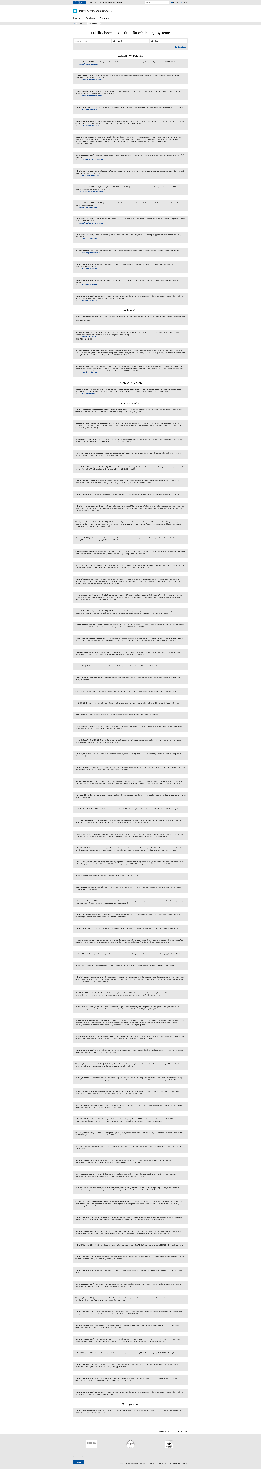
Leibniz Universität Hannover (135, 1463)
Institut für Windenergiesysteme (95, 11)
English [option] (185, 2)
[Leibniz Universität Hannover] (79, 2)
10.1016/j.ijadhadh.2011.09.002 (89, 125)
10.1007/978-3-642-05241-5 (88, 337)
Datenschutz (162, 1463)
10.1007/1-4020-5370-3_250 (88, 373)
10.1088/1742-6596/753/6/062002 (90, 80)
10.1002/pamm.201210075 (88, 109)
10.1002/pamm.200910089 (88, 207)
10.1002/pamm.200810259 (88, 239)
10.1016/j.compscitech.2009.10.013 (91, 191)
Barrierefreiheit (174, 1463)
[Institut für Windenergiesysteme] (74, 23)
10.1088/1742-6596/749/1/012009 (90, 96)
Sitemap (185, 1463)
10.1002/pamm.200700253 (88, 269)
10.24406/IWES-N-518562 (87, 393)
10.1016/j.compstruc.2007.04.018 (90, 253)
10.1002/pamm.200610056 (88, 284)
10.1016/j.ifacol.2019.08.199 (88, 64)
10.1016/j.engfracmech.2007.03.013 (91, 223)
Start (167, 2)
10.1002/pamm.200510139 (88, 300)
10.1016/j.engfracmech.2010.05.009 (91, 159)
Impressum (151, 1463)
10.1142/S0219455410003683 (89, 175)
